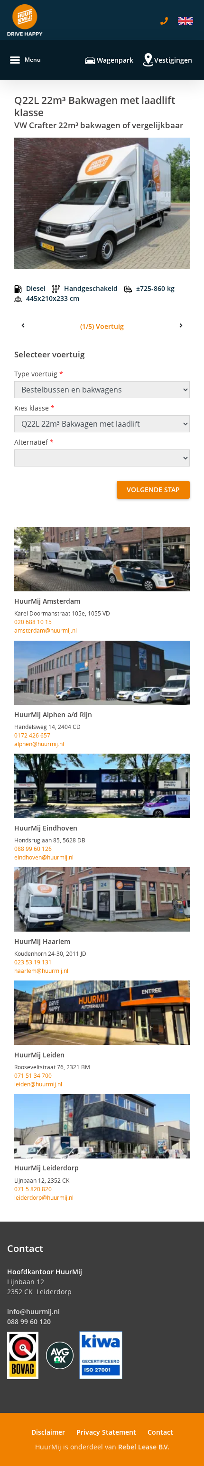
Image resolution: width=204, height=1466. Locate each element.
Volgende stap (153, 489)
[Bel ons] (164, 21)
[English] (185, 21)
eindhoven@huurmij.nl (44, 857)
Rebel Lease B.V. (143, 1446)
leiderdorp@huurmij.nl (44, 1197)
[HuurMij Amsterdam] (102, 559)
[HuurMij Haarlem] (102, 899)
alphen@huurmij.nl (39, 743)
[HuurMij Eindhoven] (102, 786)
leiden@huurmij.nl (38, 1084)
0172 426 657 (32, 735)
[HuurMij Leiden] (102, 1012)
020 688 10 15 (33, 622)
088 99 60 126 (33, 848)
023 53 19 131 (33, 962)
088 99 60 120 (29, 1321)
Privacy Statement (106, 1432)
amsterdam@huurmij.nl (45, 630)
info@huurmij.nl (33, 1311)
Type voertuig (38, 373)
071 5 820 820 (33, 1189)
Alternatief (34, 442)
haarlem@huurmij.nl (41, 970)
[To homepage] (25, 20)
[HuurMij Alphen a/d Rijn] (102, 673)
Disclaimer (48, 1432)
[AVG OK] (60, 1354)
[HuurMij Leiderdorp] (102, 1126)
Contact (160, 1432)
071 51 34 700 (33, 1075)
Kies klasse (34, 407)
